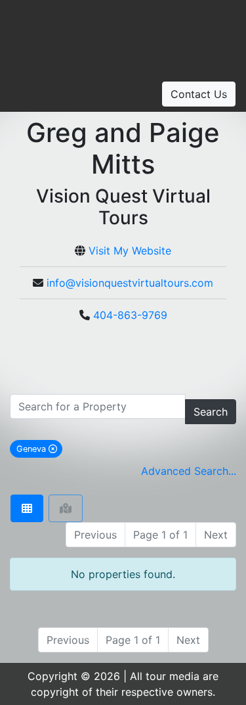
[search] (98, 406)
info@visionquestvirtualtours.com (130, 282)
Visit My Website (130, 250)
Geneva (39, 448)
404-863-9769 (130, 315)
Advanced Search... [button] (188, 470)
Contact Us (199, 94)
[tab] (26, 508)
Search (211, 411)
